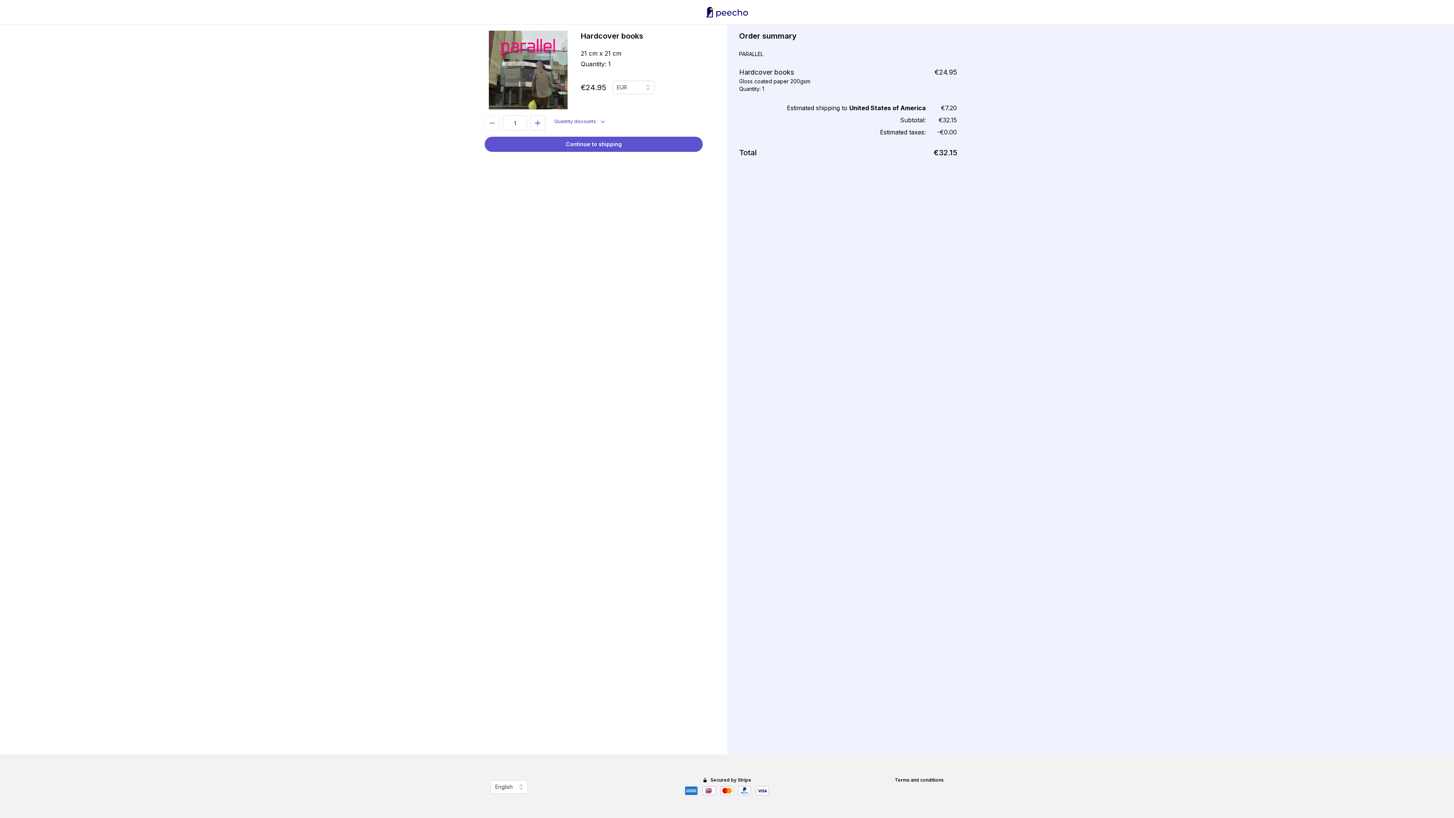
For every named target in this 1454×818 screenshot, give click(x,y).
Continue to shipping (594, 144)
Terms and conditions (919, 780)
